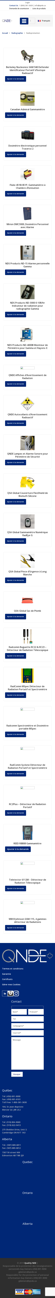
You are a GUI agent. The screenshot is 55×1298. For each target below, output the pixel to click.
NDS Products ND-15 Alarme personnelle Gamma (27, 265)
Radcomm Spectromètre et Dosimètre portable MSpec (27, 727)
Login (27, 2)
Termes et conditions (12, 968)
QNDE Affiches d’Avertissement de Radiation (28, 377)
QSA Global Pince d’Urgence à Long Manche (27, 573)
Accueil (5, 33)
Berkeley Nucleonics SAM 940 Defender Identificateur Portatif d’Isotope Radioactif (27, 70)
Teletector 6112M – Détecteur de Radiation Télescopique (27, 881)
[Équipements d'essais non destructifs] (9, 20)
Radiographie (17, 33)
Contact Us (13, 5)
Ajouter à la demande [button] (15, 115)
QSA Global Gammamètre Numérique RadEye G (27, 534)
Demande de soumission (19, 8)
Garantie (6, 974)
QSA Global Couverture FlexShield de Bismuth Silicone (27, 494)
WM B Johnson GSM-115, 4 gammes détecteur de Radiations (27, 920)
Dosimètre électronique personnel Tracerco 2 (27, 147)
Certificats (7, 979)
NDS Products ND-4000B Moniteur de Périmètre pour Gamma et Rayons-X (27, 346)
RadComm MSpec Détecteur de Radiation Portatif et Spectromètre (27, 688)
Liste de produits (39, 8)
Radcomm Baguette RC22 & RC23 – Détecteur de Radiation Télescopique (27, 649)
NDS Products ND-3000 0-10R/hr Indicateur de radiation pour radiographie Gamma (27, 305)
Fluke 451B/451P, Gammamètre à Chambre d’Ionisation (27, 186)
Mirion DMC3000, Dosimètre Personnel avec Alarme (28, 226)
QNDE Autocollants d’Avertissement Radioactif (27, 416)
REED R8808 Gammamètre (27, 843)
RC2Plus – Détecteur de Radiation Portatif (27, 806)
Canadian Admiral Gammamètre (27, 109)
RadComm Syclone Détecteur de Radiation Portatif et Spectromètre (27, 766)
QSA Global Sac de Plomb (27, 610)
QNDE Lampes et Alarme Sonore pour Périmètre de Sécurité (27, 455)
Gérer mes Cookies (11, 984)
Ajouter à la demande (15, 79)
